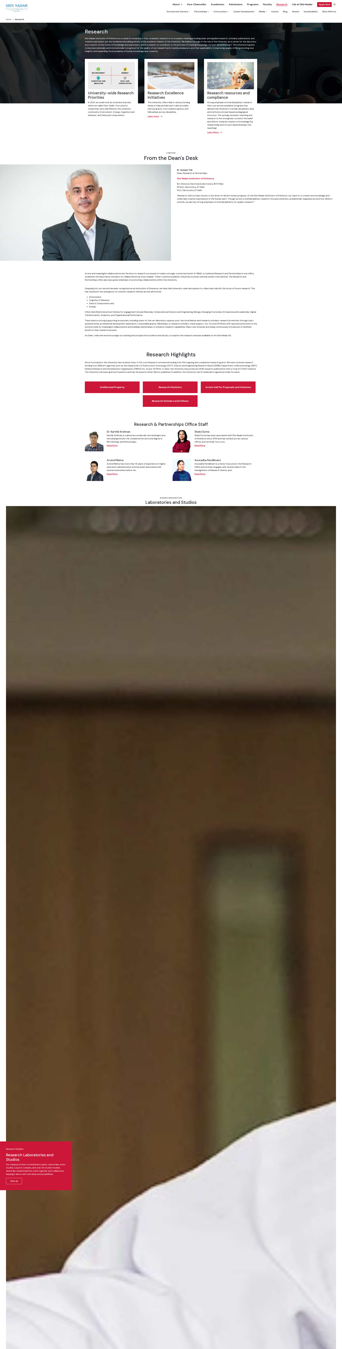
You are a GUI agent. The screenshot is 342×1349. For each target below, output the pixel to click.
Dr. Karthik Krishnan (118, 431)
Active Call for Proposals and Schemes (228, 387)
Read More (112, 445)
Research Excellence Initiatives (166, 95)
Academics (217, 4)
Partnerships (200, 11)
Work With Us (329, 11)
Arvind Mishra (115, 460)
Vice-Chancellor (196, 4)
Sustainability (311, 11)
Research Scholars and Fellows (170, 401)
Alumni (295, 11)
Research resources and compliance (228, 95)
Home (8, 19)
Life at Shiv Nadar (302, 4)
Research (281, 4)
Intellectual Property (112, 387)
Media (262, 11)
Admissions (235, 4)
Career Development (243, 11)
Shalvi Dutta (202, 431)
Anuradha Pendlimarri (208, 460)
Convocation (220, 11)
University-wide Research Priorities (111, 95)
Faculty (267, 4)
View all (14, 1181)
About (176, 4)
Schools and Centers (177, 11)
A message (170, 153)
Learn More (213, 132)
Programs (253, 4)
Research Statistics (170, 387)
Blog (285, 11)
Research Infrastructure (171, 498)
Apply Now (324, 4)
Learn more (153, 116)
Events (274, 11)
